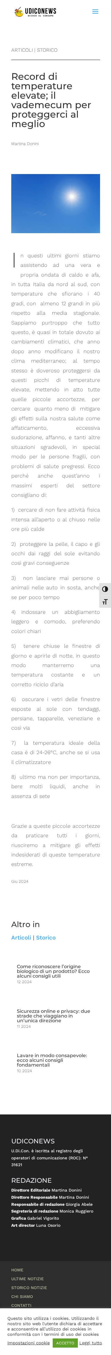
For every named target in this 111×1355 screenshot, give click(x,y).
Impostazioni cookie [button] (28, 1343)
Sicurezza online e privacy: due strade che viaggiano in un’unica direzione (53, 1015)
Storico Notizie (29, 1288)
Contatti (21, 1305)
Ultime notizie (27, 1279)
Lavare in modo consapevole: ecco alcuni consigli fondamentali (52, 1060)
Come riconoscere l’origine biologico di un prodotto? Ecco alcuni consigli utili (53, 971)
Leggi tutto (90, 1343)
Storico (46, 937)
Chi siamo (22, 1296)
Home (17, 1270)
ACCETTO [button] (65, 1343)
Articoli (21, 937)
